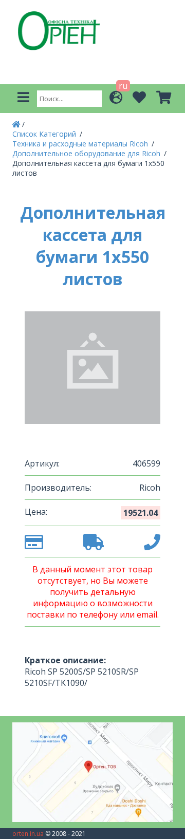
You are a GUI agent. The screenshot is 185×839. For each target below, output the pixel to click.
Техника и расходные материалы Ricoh (81, 143)
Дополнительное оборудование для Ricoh (87, 153)
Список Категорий (45, 134)
